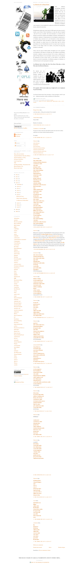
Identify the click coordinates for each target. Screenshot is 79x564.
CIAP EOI (16, 236)
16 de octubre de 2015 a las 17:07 (43, 154)
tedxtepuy (16, 350)
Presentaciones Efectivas (19, 327)
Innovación (16, 282)
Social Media (17, 347)
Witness (15, 363)
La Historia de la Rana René (41, 4)
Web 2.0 (15, 361)
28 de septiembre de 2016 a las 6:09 (44, 273)
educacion (16, 260)
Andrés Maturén (36, 117)
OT (14, 317)
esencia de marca (17, 264)
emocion (16, 262)
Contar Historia (17, 243)
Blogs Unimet (17, 225)
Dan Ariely (16, 246)
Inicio (50, 547)
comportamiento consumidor (20, 239)
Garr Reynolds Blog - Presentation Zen (22, 164)
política (15, 326)
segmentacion (17, 336)
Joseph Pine (16, 287)
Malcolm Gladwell (18, 297)
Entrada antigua (61, 547)
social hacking (17, 345)
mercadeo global (17, 305)
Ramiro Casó (16, 331)
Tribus (15, 356)
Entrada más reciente (37, 547)
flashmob (16, 269)
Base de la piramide (18, 221)
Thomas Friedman (18, 354)
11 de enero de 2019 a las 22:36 (42, 519)
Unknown (35, 141)
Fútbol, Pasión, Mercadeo (22, 198)
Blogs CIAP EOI (17, 223)
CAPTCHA (16, 229)
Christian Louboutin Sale (38, 149)
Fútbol (15, 273)
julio (18, 188)
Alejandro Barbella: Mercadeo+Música (22, 155)
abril (18, 194)
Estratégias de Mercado (19, 266)
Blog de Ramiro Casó (18, 166)
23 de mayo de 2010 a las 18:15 (42, 114)
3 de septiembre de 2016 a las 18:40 (44, 249)
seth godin (16, 340)
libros (15, 292)
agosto (18, 186)
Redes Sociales (17, 333)
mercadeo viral (57, 101)
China (15, 232)
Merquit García (36, 110)
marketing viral (17, 301)
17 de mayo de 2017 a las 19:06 (42, 411)
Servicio (16, 338)
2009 (17, 209)
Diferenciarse (17, 252)
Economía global (17, 259)
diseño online (17, 253)
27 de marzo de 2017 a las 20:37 (43, 387)
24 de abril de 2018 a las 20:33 (42, 436)
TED (15, 162)
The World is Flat (17, 352)
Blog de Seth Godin (18, 168)
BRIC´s (15, 227)
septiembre (19, 184)
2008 (17, 211)
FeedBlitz (25, 128)
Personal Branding (18, 320)
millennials (16, 312)
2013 (17, 176)
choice (15, 234)
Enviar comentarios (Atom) (44, 550)
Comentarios (18, 145)
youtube (15, 365)
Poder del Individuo (18, 324)
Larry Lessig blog (17, 161)
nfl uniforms (35, 144)
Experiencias (16, 267)
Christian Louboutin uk (38, 152)
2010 (17, 182)
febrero (18, 205)
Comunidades (17, 241)
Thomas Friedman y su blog (20, 157)
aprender (16, 220)
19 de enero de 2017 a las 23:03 (42, 297)
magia (15, 296)
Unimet (15, 357)
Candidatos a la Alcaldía (38, 128)
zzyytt (34, 500)
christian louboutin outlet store (39, 151)
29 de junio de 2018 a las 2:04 (42, 475)
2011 (17, 180)
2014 (17, 174)
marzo (18, 203)
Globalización (17, 276)
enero (18, 207)
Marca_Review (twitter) (19, 154)
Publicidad (16, 329)
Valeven (15, 359)
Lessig (15, 290)
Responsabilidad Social (19, 334)
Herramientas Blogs (18, 280)
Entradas (18, 143)
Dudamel (16, 255)
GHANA (16, 274)
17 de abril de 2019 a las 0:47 (42, 541)
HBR (15, 278)
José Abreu (16, 285)
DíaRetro (16, 250)
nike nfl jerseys (36, 143)
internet (15, 283)
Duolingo (16, 257)
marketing (49, 101)
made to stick (42, 101)
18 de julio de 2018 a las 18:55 (42, 497)
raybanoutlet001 (36, 344)
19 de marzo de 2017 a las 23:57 (43, 341)
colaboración (17, 237)
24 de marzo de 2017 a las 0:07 (42, 363)
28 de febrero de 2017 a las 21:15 (43, 317)
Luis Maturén (17, 136)
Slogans (15, 343)
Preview (15, 128)
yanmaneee (35, 522)
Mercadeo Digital (17, 303)
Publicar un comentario (38, 545)
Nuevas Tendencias (18, 315)
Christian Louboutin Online (39, 148)
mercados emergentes (18, 310)
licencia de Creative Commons (21, 375)
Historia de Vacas (20, 196)
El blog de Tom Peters (18, 159)
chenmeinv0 (35, 252)
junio (18, 190)
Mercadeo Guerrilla (18, 306)
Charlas (15, 230)
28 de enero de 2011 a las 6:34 (42, 137)
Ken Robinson (17, 289)
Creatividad (16, 244)
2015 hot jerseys (36, 146)
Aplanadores (16, 218)
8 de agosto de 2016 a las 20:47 (42, 227)
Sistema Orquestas (18, 342)
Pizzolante (16, 322)
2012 (17, 178)
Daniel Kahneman (18, 248)
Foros (15, 271)
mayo (18, 192)
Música (15, 313)
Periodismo (16, 319)
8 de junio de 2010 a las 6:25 (41, 125)
